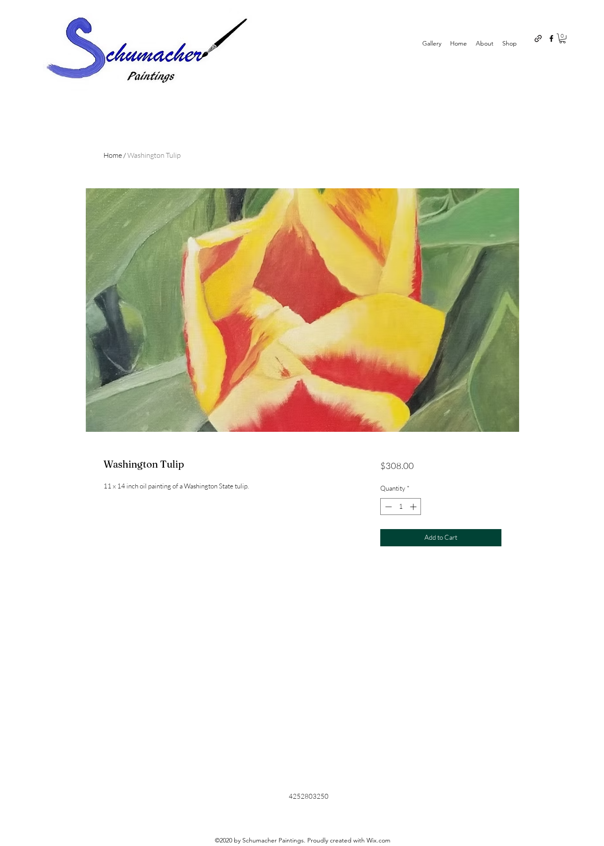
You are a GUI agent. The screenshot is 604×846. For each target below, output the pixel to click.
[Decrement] (388, 507)
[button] (562, 38)
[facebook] (551, 38)
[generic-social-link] (538, 38)
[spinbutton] (401, 507)
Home (112, 155)
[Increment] (414, 507)
